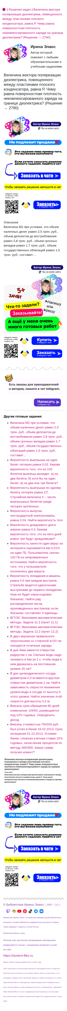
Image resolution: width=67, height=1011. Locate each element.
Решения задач (20, 9)
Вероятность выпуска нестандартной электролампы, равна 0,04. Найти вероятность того (36, 515)
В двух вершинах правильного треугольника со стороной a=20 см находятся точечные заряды (35, 641)
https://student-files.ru (18, 955)
